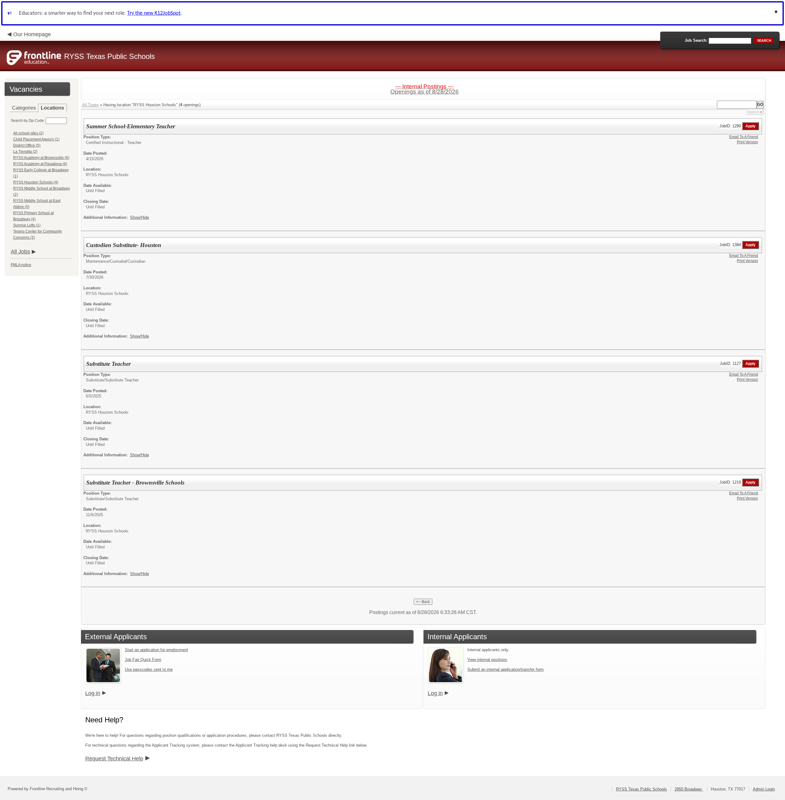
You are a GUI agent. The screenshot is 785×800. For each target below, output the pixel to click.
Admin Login (764, 789)
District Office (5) (26, 145)
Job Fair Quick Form (143, 659)
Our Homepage (32, 34)
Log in (92, 693)
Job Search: (696, 40)
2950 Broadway (689, 789)
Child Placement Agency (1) (36, 139)
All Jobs (20, 252)
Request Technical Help (114, 758)
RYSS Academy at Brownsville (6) (41, 158)
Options (753, 112)
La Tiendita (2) (25, 151)
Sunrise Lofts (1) (26, 225)
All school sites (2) (28, 133)
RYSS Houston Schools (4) (35, 182)
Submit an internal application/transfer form (505, 669)
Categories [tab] (24, 107)
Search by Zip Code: (28, 120)
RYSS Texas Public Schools (641, 789)
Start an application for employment (156, 649)
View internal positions (487, 659)
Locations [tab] (52, 107)
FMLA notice (21, 265)
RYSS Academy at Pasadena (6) (40, 164)
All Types (90, 104)
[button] (777, 13)
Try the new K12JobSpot (154, 13)
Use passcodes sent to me (149, 669)
